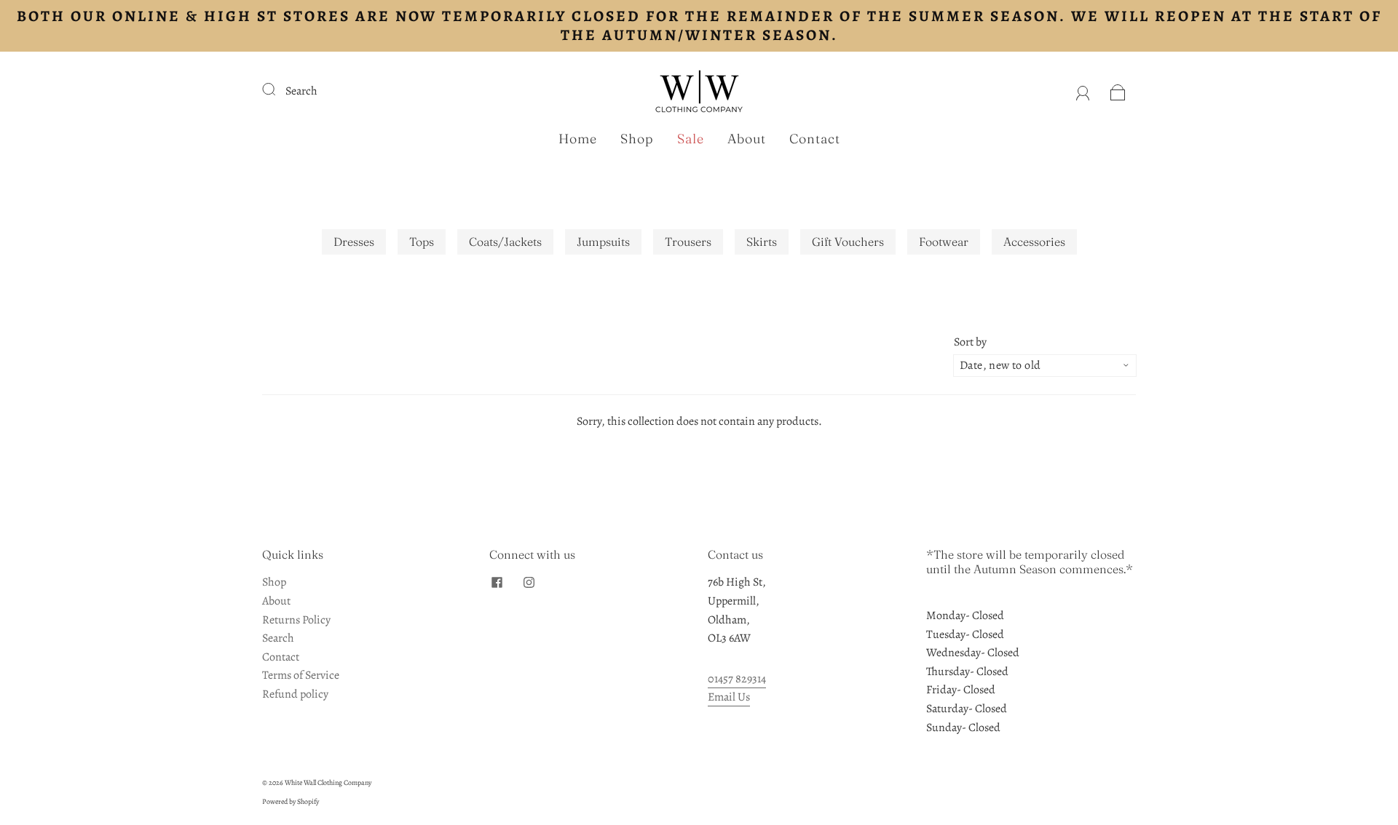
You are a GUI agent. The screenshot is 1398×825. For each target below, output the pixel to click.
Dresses (353, 241)
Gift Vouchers (848, 241)
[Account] (1083, 91)
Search (301, 91)
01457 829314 (737, 679)
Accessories (1034, 241)
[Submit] (278, 89)
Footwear (943, 241)
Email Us (729, 697)
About (746, 139)
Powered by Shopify (290, 801)
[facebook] (497, 582)
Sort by (970, 342)
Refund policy (295, 694)
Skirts (761, 241)
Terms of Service (300, 675)
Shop (637, 139)
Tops (421, 241)
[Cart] (1118, 91)
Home (577, 139)
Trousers (688, 241)
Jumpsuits (603, 241)
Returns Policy (296, 620)
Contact (814, 139)
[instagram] (529, 582)
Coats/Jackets (505, 241)
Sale (690, 139)
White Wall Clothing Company (328, 782)
